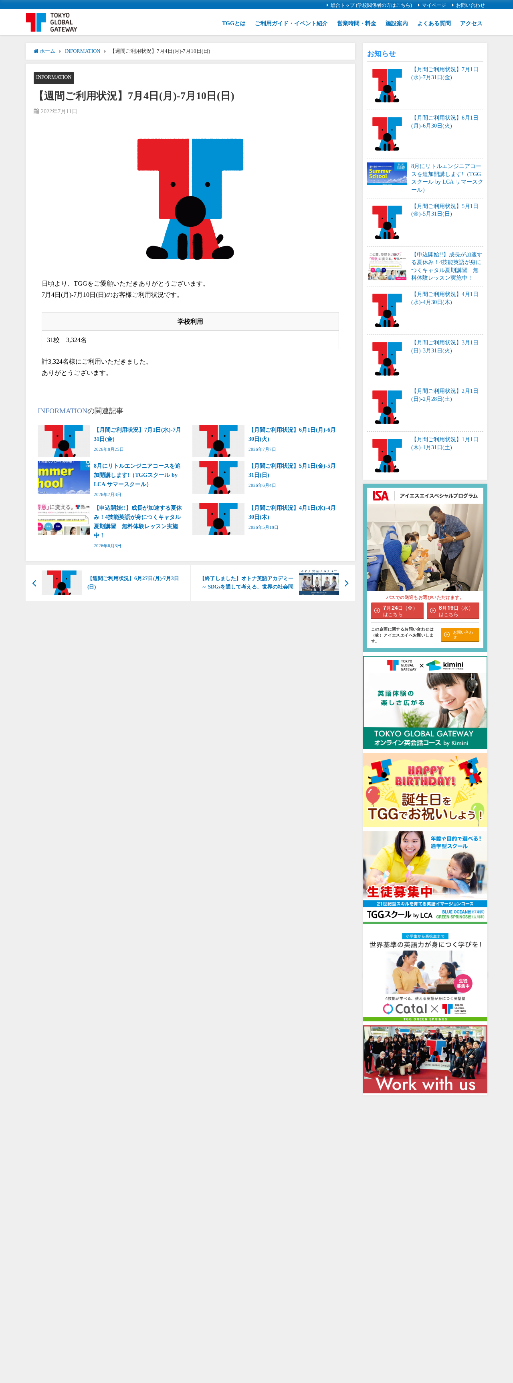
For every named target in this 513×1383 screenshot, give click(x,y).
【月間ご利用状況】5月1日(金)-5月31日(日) (445, 210)
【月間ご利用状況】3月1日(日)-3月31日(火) (445, 346)
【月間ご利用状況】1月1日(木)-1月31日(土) (445, 443)
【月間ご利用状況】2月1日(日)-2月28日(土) (445, 395)
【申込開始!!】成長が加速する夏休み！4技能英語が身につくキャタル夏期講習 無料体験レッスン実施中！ (447, 266)
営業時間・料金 (356, 23)
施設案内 (397, 23)
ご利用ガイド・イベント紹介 (291, 23)
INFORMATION (53, 77)
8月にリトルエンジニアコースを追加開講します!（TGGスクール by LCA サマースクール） (447, 177)
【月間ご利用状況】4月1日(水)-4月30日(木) (445, 298)
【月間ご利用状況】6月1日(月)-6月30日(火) (445, 121)
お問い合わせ (470, 5)
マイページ (434, 5)
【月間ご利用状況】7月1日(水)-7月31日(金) (445, 73)
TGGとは (234, 23)
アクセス (471, 23)
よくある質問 (434, 23)
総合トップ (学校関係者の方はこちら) (371, 5)
